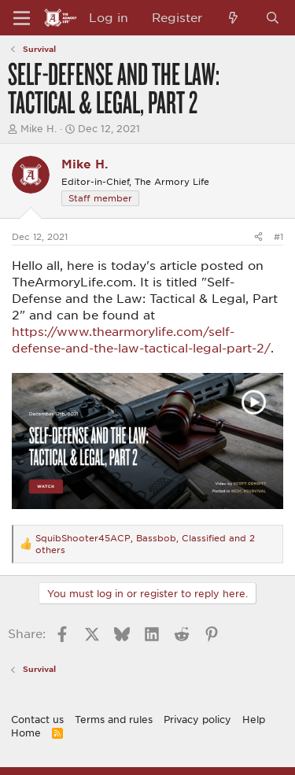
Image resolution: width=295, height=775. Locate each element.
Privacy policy (197, 719)
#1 (278, 236)
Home (26, 732)
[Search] (272, 17)
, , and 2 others (145, 544)
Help (253, 719)
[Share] (258, 236)
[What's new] (233, 17)
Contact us (37, 719)
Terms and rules (114, 719)
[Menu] (21, 18)
